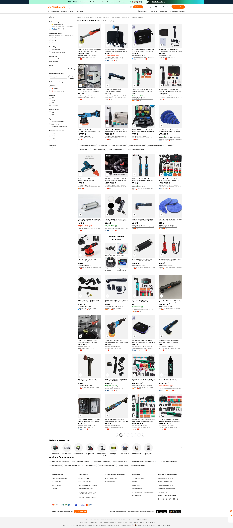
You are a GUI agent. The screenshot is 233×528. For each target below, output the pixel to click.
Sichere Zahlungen (83, 478)
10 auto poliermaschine (99, 149)
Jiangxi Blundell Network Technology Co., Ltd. (89, 267)
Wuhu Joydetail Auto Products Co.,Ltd (115, 97)
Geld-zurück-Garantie (84, 481)
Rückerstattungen (137, 488)
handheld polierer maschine (81, 461)
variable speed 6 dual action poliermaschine (143, 461)
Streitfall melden (136, 485)
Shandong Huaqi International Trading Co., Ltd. (170, 267)
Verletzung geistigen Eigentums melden (143, 492)
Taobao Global (122, 519)
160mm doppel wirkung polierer (136, 149)
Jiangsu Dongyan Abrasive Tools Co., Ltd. (116, 228)
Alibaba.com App (149, 511)
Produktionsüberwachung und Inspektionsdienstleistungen (87, 492)
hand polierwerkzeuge (121, 461)
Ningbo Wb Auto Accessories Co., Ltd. (142, 99)
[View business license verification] (133, 525)
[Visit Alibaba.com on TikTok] (177, 499)
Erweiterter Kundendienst (85, 488)
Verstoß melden (136, 495)
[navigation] (62, 226)
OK (72, 68)
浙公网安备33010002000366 (146, 525)
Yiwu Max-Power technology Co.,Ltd (142, 137)
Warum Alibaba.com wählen (59, 478)
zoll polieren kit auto (90, 465)
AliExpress (89, 519)
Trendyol (134, 519)
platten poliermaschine (139, 465)
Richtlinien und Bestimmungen (87, 497)
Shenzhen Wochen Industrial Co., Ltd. (142, 188)
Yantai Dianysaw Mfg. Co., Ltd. (167, 57)
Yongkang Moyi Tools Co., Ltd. (86, 137)
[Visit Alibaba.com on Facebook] (159, 499)
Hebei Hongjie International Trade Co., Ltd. (170, 186)
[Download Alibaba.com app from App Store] (161, 511)
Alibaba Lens (56, 511)
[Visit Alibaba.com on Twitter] (166, 499)
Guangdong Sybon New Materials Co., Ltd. (170, 97)
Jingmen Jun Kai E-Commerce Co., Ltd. (116, 186)
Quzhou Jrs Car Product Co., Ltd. (114, 58)
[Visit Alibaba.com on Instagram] (170, 499)
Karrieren (54, 488)
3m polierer (104, 145)
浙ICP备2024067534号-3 (163, 525)
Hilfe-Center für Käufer (138, 478)
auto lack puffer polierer (116, 149)
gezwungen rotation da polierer (102, 461)
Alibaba (79, 17)
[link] (230, 510)
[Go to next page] (142, 435)
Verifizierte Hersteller (111, 478)
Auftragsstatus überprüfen (165, 485)
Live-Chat (134, 481)
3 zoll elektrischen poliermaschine (168, 461)
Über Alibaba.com (57, 474)
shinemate (170, 145)
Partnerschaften (162, 492)
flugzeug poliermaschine (107, 465)
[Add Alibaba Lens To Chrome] (80, 511)
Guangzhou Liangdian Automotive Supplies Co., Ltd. (143, 57)
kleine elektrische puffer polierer (60, 461)
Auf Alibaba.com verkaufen (165, 478)
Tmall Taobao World (106, 519)
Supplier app (114, 511)
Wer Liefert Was (142, 519)
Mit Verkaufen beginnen (165, 481)
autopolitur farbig (123, 465)
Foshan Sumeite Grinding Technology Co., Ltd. (170, 139)
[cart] (156, 7)
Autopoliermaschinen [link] (138, 17)
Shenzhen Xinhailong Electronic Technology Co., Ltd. (89, 228)
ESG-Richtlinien (56, 485)
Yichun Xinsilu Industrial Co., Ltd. (168, 227)
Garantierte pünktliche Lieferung (87, 485)
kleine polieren (83, 149)
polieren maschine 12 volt (73, 465)
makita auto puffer (57, 465)
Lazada (115, 519)
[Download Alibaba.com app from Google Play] (175, 511)
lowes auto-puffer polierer (119, 145)
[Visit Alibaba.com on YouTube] (174, 499)
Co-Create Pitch (56, 481)
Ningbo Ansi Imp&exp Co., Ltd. (86, 57)
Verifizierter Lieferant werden (166, 488)
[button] (131, 7)
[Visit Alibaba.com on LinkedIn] (163, 499)
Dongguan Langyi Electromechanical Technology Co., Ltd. (143, 267)
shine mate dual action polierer (88, 145)
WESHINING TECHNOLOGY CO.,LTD (88, 97)
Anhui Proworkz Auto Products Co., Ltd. (143, 227)
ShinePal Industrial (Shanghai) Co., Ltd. (115, 137)
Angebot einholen (110, 481)
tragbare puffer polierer (156, 145)
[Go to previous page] (117, 435)
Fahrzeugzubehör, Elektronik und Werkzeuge (96, 17)
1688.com (96, 519)
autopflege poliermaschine (138, 145)
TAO (129, 519)
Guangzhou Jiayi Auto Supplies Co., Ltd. (89, 186)
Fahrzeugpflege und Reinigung (120, 17)
